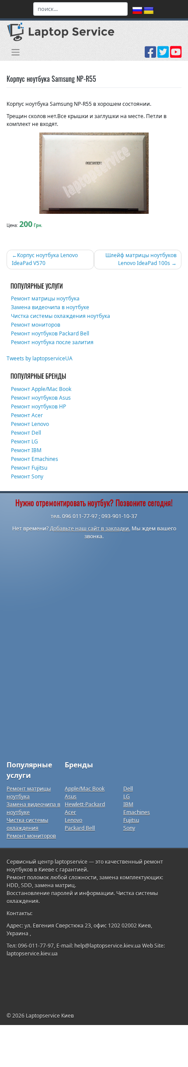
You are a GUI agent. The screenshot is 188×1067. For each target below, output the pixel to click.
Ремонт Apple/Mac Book (41, 389)
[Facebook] (150, 55)
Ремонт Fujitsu (29, 467)
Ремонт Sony (27, 476)
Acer (70, 812)
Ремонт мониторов (35, 324)
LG (126, 796)
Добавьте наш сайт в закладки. (90, 528)
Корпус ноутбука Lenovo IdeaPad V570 (45, 259)
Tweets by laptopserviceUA (40, 358)
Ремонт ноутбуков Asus (41, 397)
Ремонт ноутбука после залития (52, 342)
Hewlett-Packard (85, 804)
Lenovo (73, 820)
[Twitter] (163, 55)
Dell (128, 788)
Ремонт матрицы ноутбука (45, 298)
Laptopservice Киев (50, 1015)
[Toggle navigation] (15, 52)
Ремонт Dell (26, 432)
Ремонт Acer (27, 415)
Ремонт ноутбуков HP (38, 406)
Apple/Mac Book (84, 788)
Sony (129, 828)
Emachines (136, 812)
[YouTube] (175, 55)
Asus (71, 796)
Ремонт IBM (26, 450)
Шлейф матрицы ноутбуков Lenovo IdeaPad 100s (141, 259)
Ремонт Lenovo (30, 424)
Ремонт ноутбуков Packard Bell (50, 333)
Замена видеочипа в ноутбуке (50, 307)
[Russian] (137, 11)
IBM (128, 804)
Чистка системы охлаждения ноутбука (60, 316)
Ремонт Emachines (34, 459)
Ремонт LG (24, 441)
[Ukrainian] (148, 11)
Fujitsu (131, 820)
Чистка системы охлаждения (27, 824)
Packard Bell (80, 828)
